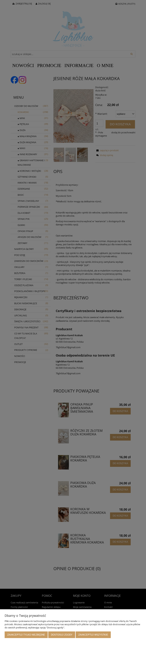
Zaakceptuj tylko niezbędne (26, 634)
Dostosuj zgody (61, 634)
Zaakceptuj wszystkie (93, 634)
